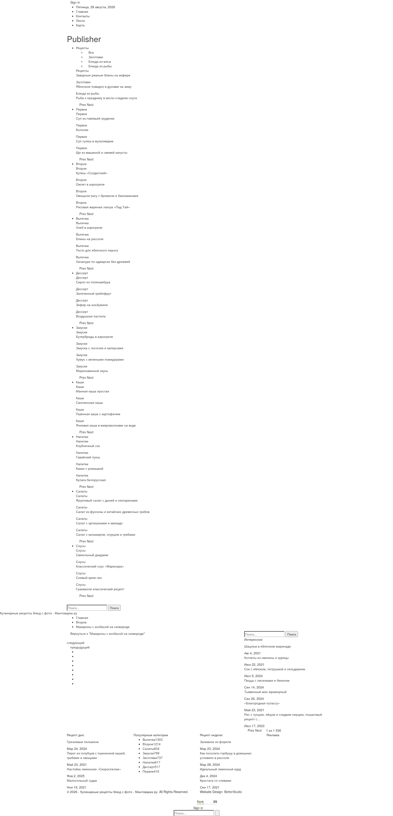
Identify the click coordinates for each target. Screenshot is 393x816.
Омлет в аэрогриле (90, 184)
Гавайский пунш (88, 457)
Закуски (81, 327)
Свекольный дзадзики (92, 554)
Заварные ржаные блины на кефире (103, 75)
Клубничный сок (88, 445)
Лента (80, 20)
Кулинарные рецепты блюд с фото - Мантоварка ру (38, 613)
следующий (76, 642)
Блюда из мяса (99, 61)
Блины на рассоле (89, 238)
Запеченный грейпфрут (93, 293)
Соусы (81, 545)
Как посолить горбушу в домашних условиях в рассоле (226, 755)
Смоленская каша (89, 402)
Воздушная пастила (91, 316)
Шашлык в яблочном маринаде (267, 646)
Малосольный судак (82, 780)
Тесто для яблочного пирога (97, 250)
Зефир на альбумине (92, 304)
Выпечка (82, 218)
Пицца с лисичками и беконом (267, 680)
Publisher (84, 38)
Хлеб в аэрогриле (89, 227)
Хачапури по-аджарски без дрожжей (103, 261)
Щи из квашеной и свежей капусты (101, 152)
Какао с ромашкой (89, 468)
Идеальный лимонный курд (220, 769)
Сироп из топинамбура (93, 282)
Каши (80, 382)
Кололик (82, 129)
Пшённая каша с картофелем (98, 414)
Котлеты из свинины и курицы (266, 657)
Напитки (82, 436)
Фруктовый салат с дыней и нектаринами (107, 500)
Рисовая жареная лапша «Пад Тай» (103, 207)
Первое (81, 109)
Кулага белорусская (91, 479)
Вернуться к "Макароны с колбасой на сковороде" (107, 633)
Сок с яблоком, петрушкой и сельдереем (274, 669)
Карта (80, 25)
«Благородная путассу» (262, 703)
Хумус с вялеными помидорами (100, 359)
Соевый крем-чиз (89, 577)
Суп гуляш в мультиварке (94, 141)
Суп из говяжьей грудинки (95, 118)
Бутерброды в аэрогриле (94, 336)
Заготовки (95, 57)
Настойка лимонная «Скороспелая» (94, 769)
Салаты (81, 491)
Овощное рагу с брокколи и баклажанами (107, 195)
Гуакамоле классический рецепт (100, 589)
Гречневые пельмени (83, 741)
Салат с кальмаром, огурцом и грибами (105, 534)
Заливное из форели (215, 741)
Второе (81, 163)
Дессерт (82, 273)
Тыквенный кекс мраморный (265, 691)
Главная (82, 11)
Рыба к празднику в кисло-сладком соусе (106, 97)
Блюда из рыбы (100, 66)
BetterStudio (233, 791)
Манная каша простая (92, 391)
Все (91, 52)
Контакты (83, 16)
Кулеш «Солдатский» (92, 173)
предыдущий (79, 647)
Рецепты (82, 47)
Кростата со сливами (215, 780)
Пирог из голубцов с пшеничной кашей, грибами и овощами (96, 755)
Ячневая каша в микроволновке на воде (106, 425)
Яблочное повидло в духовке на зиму (103, 86)
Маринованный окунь (92, 370)
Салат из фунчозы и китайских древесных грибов (112, 511)
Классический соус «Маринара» (100, 566)
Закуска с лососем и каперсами (99, 348)
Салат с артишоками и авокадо (99, 523)
